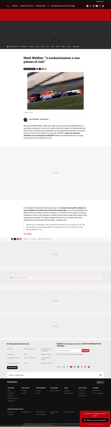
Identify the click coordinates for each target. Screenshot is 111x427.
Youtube (97, 6)
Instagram (94, 6)
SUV (52, 46)
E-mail (45, 69)
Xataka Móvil (10, 393)
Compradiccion (82, 395)
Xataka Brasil (10, 414)
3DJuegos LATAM (26, 412)
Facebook (90, 6)
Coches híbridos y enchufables (46, 350)
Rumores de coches (13, 358)
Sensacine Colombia (41, 414)
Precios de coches (29, 358)
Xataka (9, 390)
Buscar (100, 375)
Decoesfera (81, 393)
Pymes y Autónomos (98, 393)
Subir (99, 382)
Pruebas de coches (46, 354)
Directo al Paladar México (54, 412)
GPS (48, 46)
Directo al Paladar (54, 390)
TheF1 (29, 234)
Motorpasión (67, 390)
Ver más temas (12, 367)
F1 (48, 6)
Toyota (68, 46)
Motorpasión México (69, 412)
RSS (81, 366)
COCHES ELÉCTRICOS (26, 6)
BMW (63, 46)
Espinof (38, 393)
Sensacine (38, 390)
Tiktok (103, 6)
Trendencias (82, 390)
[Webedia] (100, 1)
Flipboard (43, 69)
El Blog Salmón (96, 390)
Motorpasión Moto (68, 393)
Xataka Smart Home (12, 398)
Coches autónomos (13, 363)
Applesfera (10, 395)
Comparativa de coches (45, 358)
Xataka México (11, 412)
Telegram (87, 6)
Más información (57, 425)
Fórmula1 (33, 239)
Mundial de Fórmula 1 (45, 239)
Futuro (26, 363)
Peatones (31, 46)
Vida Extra (24, 393)
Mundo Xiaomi (10, 400)
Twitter (100, 6)
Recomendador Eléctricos (61, 6)
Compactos (10, 354)
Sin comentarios (30, 69)
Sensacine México (40, 412)
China (42, 46)
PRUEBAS (15, 6)
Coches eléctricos (29, 349)
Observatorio (40, 6)
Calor (37, 46)
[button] (39, 119)
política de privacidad (78, 354)
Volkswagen (76, 46)
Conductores (23, 46)
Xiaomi (57, 46)
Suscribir (85, 350)
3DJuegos (24, 390)
